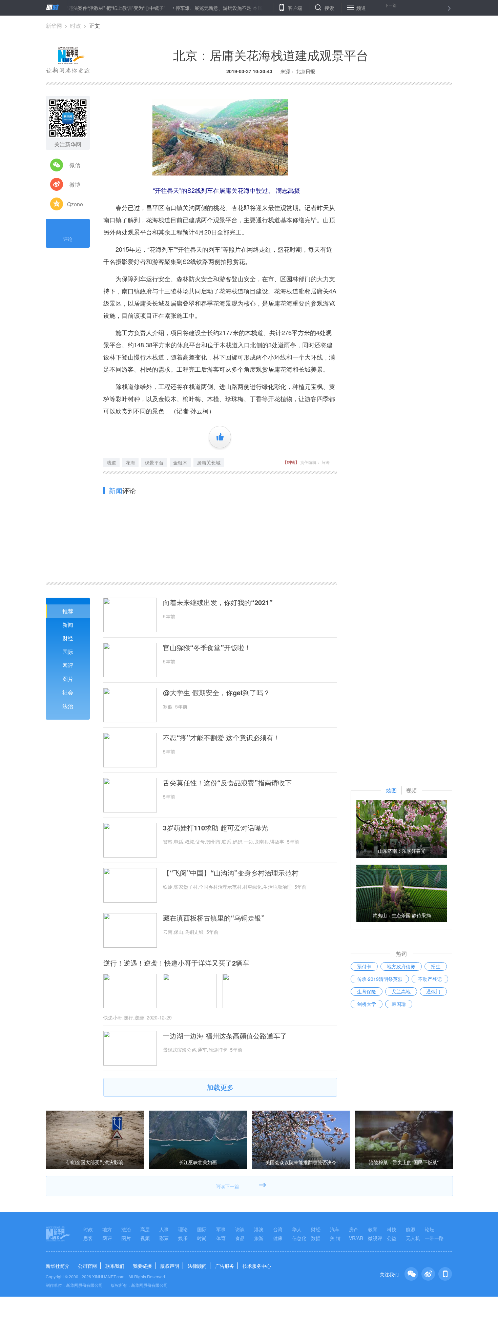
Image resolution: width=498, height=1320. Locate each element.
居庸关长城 (209, 462)
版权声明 (169, 1265)
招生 (435, 966)
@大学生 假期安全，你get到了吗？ (216, 692)
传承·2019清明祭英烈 (379, 978)
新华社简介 (57, 1265)
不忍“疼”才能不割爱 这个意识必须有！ (221, 737)
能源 (410, 1229)
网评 (67, 665)
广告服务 (224, 1265)
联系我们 (114, 1265)
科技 (391, 1229)
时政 (75, 25)
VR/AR (356, 1238)
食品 (240, 1238)
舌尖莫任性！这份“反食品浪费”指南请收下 (227, 782)
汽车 (334, 1229)
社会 (67, 692)
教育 (372, 1229)
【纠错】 (291, 462)
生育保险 (366, 991)
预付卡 (364, 966)
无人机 (413, 1238)
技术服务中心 (257, 1265)
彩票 (164, 1238)
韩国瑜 (399, 1004)
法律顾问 (197, 1265)
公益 (391, 1238)
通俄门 (433, 991)
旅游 (259, 1238)
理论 (183, 1229)
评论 (67, 238)
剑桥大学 (366, 1004)
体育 (221, 1238)
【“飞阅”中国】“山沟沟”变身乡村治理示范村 (230, 873)
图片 (67, 679)
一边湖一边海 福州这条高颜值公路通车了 (225, 1035)
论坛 (429, 1229)
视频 (145, 1238)
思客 (88, 1238)
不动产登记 (430, 978)
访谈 (240, 1229)
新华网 (54, 25)
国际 (67, 652)
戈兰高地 (401, 991)
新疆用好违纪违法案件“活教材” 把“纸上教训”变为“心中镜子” (75, 7)
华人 (297, 1229)
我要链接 (142, 1265)
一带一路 (434, 1238)
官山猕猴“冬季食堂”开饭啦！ (207, 647)
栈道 (111, 462)
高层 (145, 1229)
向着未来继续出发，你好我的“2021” (218, 602)
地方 (107, 1229)
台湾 (278, 1229)
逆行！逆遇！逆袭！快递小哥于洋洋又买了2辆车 (176, 963)
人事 (164, 1229)
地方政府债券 (401, 966)
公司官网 (87, 1265)
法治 (67, 706)
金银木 (180, 462)
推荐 (67, 611)
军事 (221, 1229)
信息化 (299, 1238)
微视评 (375, 1238)
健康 (278, 1238)
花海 (130, 462)
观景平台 (154, 462)
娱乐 (183, 1238)
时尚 (202, 1238)
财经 (67, 638)
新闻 (67, 624)
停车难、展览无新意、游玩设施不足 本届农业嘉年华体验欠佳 (212, 7)
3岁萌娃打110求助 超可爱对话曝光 (215, 827)
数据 (315, 1238)
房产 (353, 1229)
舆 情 (335, 1238)
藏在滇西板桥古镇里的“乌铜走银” (214, 918)
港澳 (259, 1229)
